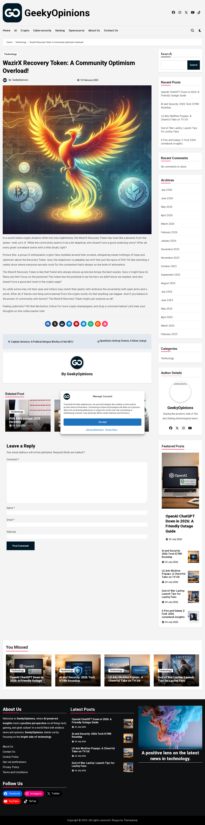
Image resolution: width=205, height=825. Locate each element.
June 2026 (167, 198)
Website (11, 531)
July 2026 (166, 189)
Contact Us (111, 30)
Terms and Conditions (15, 772)
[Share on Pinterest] (76, 324)
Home (6, 30)
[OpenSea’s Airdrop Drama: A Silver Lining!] (98, 341)
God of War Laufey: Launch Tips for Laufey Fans (173, 593)
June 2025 (167, 300)
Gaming (60, 30)
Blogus (116, 820)
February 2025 (169, 334)
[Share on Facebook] (48, 324)
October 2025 (169, 266)
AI (15, 30)
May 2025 (166, 308)
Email (10, 519)
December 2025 (170, 249)
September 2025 (170, 274)
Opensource (77, 30)
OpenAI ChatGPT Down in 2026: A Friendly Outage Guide (26, 681)
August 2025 (168, 283)
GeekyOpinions (57, 13)
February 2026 (169, 232)
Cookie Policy (11, 756)
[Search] (192, 30)
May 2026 (166, 206)
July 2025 (166, 291)
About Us (94, 30)
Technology (10, 54)
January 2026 (168, 240)
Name (11, 507)
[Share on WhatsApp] (91, 324)
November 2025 (170, 257)
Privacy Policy (111, 429)
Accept (102, 422)
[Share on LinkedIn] (69, 324)
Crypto (25, 30)
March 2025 (168, 325)
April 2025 (167, 317)
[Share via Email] (62, 324)
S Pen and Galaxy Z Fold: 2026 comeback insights (173, 613)
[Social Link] (173, 12)
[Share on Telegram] (83, 324)
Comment (13, 459)
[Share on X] (55, 324)
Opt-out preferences (95, 429)
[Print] (105, 324)
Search (166, 54)
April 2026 (167, 215)
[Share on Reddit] (98, 324)
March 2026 (168, 223)
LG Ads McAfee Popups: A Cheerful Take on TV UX (173, 573)
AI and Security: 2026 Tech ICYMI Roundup (172, 553)
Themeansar (130, 820)
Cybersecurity (42, 30)
